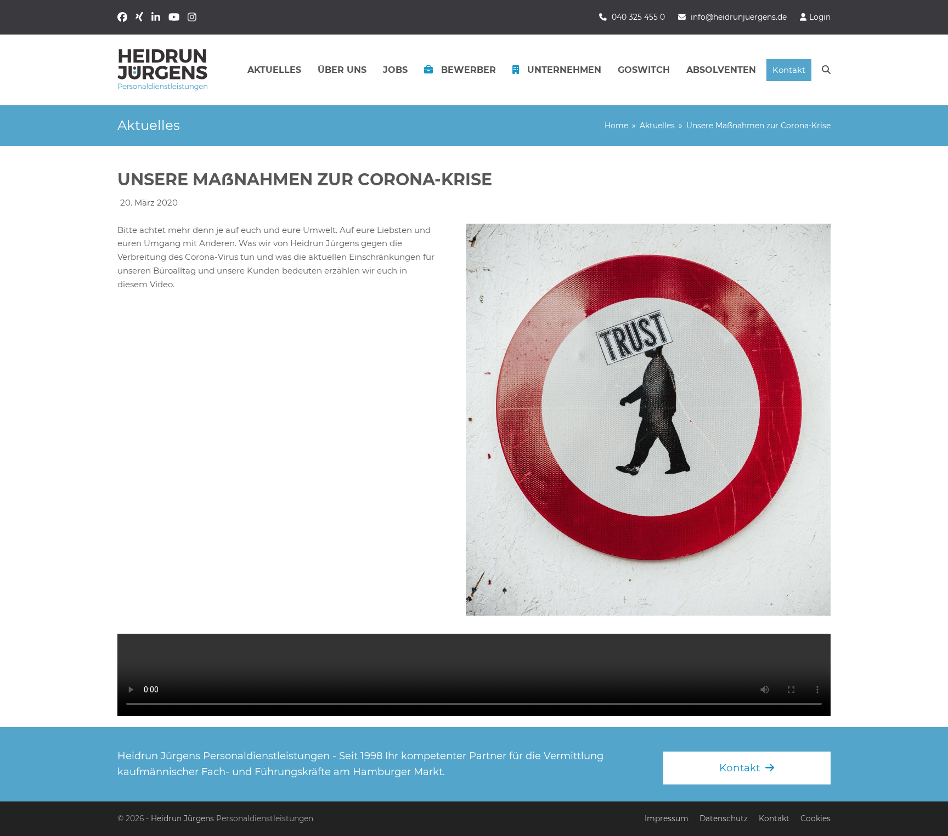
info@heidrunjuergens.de (739, 17)
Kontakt (774, 818)
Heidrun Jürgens (182, 818)
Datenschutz (723, 818)
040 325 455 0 (638, 17)
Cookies (815, 818)
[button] (826, 70)
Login (820, 17)
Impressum (667, 818)
